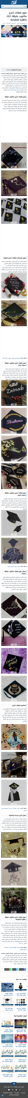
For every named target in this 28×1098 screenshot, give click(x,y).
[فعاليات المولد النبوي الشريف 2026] (21, 1038)
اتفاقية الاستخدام (14, 1095)
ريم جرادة (19, 23)
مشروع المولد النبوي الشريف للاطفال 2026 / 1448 (21, 1061)
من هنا (21, 943)
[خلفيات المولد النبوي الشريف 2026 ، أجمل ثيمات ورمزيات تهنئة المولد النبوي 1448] (7, 1038)
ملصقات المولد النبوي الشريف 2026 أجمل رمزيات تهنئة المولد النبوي (7, 1062)
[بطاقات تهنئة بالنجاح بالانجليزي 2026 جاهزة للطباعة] (7, 987)
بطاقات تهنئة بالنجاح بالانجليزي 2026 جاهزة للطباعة (7, 995)
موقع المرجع (15, 88)
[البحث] (3, 6)
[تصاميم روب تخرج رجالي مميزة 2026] (21, 987)
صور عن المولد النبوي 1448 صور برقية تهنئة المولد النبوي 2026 (21, 1077)
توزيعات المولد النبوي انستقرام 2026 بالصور (8, 1031)
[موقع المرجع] (14, 2)
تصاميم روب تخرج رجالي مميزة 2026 (21, 994)
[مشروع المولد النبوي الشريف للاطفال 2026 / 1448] (21, 1053)
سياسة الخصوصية (8, 1092)
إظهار (8, 70)
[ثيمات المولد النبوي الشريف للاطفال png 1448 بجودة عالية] (7, 1068)
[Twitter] (16, 1090)
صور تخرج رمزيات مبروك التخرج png (11, 358)
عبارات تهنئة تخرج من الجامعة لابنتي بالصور (16, 948)
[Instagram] (12, 1090)
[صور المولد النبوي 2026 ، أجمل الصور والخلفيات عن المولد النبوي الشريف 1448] (21, 1023)
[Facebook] (20, 1090)
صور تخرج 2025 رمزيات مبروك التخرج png (9, 1010)
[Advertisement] (14, 53)
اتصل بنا (17, 1092)
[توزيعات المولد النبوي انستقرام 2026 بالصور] (7, 1023)
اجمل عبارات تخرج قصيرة (13, 566)
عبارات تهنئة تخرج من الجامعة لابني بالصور (14, 809)
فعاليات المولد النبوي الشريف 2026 (20, 1045)
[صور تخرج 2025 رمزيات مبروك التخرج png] (7, 1002)
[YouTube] (9, 1090)
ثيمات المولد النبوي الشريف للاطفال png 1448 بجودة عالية (7, 1077)
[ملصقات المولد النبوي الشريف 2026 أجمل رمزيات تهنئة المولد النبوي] (7, 1053)
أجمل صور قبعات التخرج (13, 90)
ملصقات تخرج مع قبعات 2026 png (21, 1009)
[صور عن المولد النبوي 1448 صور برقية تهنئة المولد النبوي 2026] (21, 1068)
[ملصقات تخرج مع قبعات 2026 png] (21, 1002)
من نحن (23, 1092)
